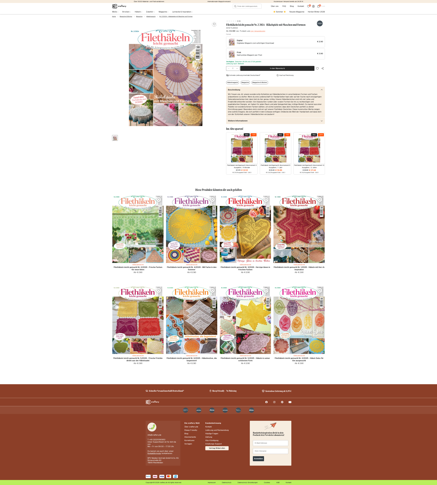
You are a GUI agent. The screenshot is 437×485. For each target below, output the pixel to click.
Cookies (267, 482)
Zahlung (208, 437)
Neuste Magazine (296, 12)
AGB (277, 482)
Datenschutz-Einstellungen (248, 482)
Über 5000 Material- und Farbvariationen (149, 1)
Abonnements (190, 437)
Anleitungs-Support (213, 444)
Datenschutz (226, 482)
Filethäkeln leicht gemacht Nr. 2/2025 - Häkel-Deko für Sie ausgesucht (299, 359)
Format (228, 34)
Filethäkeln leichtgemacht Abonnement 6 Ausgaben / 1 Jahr (275, 166)
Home (114, 16)
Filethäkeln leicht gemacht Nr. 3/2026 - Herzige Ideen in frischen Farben (245, 268)
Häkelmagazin (151, 16)
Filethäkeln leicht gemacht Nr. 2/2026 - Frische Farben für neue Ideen (138, 268)
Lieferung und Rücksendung (217, 430)
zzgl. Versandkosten (257, 31)
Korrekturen (189, 440)
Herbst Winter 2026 (316, 12)
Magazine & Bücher (126, 16)
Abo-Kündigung (211, 440)
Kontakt (301, 6)
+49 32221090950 (157, 439)
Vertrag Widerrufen (217, 448)
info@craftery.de (154, 435)
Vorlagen (188, 444)
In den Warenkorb (277, 68)
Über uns (274, 6)
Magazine (139, 16)
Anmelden (258, 459)
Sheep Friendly (190, 430)
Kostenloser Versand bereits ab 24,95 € (288, 1)
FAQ (284, 6)
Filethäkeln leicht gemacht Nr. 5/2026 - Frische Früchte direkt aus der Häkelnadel (138, 359)
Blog (292, 6)
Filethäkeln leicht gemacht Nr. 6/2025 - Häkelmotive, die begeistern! (192, 359)
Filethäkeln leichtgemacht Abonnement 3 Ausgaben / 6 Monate (242, 166)
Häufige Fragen (211, 434)
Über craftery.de (191, 427)
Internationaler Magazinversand (219, 1)
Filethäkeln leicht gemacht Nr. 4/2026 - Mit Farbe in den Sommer (191, 268)
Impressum (212, 482)
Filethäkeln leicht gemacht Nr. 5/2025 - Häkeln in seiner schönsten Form (245, 359)
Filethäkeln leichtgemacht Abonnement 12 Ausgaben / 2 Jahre (309, 166)
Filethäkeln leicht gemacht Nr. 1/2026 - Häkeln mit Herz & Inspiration (299, 268)
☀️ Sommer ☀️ (279, 12)
